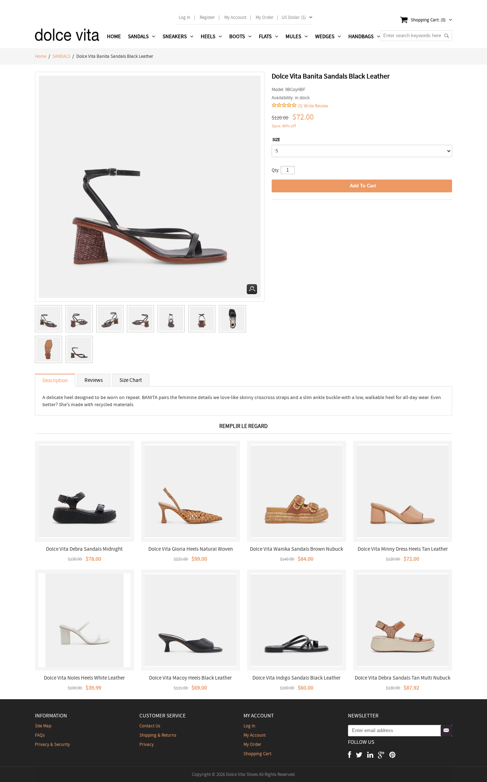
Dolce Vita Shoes (242, 774)
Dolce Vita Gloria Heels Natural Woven (190, 549)
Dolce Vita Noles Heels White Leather (84, 677)
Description (55, 380)
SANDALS (61, 56)
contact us (149, 726)
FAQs (40, 735)
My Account (235, 17)
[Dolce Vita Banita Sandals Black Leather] (50, 320)
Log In (184, 17)
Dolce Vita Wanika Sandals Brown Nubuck (296, 549)
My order (264, 17)
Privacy (146, 744)
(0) (300, 106)
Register (207, 17)
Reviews (93, 380)
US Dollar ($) (294, 17)
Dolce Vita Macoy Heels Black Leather (190, 677)
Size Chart (130, 380)
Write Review (316, 106)
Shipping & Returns (157, 735)
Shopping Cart (257, 754)
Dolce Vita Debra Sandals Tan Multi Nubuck (402, 677)
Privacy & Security (52, 744)
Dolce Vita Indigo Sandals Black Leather (296, 677)
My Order (252, 744)
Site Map (43, 726)
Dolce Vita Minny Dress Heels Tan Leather (403, 549)
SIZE (276, 139)
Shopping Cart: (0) (428, 20)
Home (114, 36)
